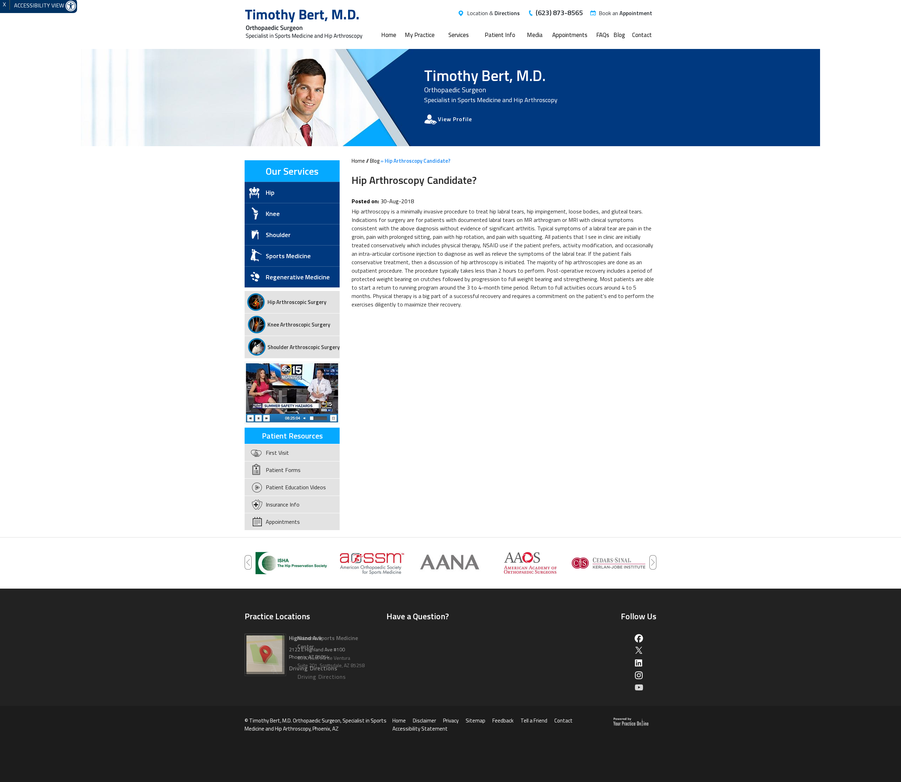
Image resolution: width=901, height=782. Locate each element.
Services (458, 34)
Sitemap (475, 720)
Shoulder (278, 235)
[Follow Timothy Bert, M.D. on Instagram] (638, 675)
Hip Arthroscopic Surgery (296, 302)
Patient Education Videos (296, 487)
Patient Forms (283, 470)
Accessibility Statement (420, 729)
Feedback (502, 720)
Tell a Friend (534, 720)
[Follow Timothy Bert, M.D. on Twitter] (638, 650)
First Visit (277, 452)
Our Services (292, 171)
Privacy (451, 720)
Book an (625, 13)
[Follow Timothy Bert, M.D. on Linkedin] (638, 662)
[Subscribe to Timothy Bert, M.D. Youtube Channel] (638, 687)
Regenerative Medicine (298, 277)
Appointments (569, 34)
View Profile (455, 119)
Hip (270, 192)
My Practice (420, 34)
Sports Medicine (288, 256)
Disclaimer (424, 720)
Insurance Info (283, 504)
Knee (273, 213)
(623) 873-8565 (559, 12)
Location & (493, 13)
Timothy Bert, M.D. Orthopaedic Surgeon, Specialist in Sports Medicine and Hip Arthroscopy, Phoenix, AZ (315, 724)
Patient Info (500, 34)
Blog (619, 34)
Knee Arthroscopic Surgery (298, 325)
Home (388, 34)
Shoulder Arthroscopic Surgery (303, 347)
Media (535, 34)
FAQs (602, 34)
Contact (642, 34)
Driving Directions (321, 676)
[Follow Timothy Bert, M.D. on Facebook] (638, 638)
